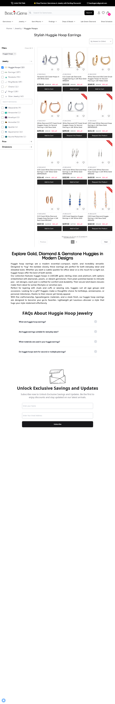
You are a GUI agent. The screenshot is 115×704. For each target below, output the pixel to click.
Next (106, 242)
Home (9, 28)
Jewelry (18, 28)
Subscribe (57, 424)
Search (89, 13)
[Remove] (15, 54)
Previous (43, 242)
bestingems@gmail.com (98, 3)
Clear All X (29, 48)
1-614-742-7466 (19, 3)
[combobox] (56, 13)
